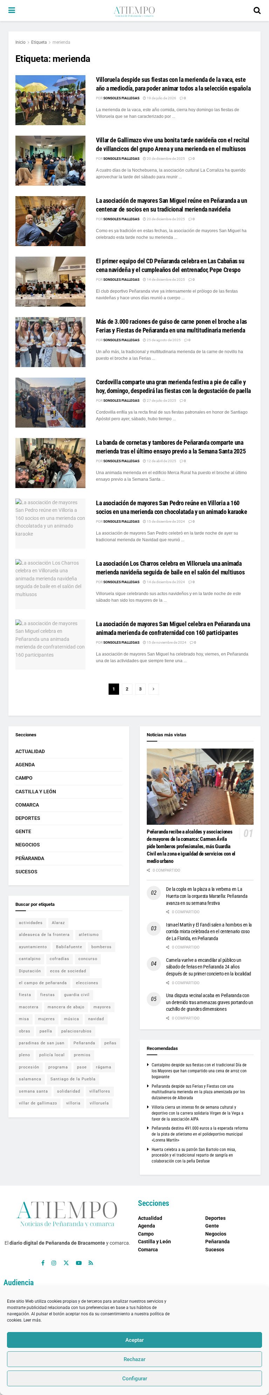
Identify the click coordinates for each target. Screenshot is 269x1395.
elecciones (87, 983)
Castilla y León (35, 791)
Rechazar (134, 1359)
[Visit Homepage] (134, 10)
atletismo (89, 934)
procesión (29, 1067)
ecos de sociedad (68, 971)
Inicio (20, 42)
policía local (52, 1055)
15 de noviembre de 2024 (166, 642)
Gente (23, 831)
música (71, 1019)
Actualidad (30, 751)
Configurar (134, 1378)
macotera (29, 1007)
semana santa (33, 1091)
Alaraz (58, 923)
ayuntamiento (33, 947)
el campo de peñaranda (43, 983)
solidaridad (68, 1091)
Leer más (32, 1320)
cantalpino (30, 959)
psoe (82, 1067)
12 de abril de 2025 (161, 461)
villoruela (99, 1103)
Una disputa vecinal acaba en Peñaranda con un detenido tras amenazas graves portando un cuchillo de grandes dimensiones (209, 1002)
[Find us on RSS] (91, 1263)
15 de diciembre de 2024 (165, 521)
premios (82, 1055)
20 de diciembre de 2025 (165, 158)
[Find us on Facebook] (42, 1263)
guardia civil (77, 995)
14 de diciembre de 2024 (165, 582)
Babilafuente (69, 947)
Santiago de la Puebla (73, 1079)
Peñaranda (29, 858)
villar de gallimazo (38, 1103)
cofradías (59, 959)
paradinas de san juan (41, 1043)
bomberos (101, 947)
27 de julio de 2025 (161, 400)
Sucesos (26, 871)
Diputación (30, 971)
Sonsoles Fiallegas (121, 98)
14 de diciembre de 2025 (165, 279)
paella (46, 1031)
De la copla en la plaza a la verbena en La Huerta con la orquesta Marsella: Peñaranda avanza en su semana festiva (206, 896)
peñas (110, 1043)
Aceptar (134, 1340)
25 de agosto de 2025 (163, 340)
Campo (24, 778)
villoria (73, 1103)
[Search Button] (257, 10)
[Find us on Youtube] (79, 1263)
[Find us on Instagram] (53, 1263)
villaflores (99, 1091)
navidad (96, 1019)
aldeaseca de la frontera (44, 934)
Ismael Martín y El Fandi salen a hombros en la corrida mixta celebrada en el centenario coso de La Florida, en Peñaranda (209, 931)
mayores (102, 1007)
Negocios (27, 844)
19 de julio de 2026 (161, 98)
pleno (24, 1055)
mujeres (46, 1019)
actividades (31, 923)
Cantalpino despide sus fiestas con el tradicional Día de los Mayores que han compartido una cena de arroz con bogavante (199, 1071)
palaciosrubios (76, 1031)
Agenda (25, 764)
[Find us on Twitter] (66, 1263)
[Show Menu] (11, 10)
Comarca (27, 805)
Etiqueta (39, 42)
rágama (103, 1067)
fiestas (47, 995)
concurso (87, 959)
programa (58, 1067)
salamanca (30, 1079)
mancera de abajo (66, 1007)
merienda (61, 42)
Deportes (27, 818)
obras (24, 1031)
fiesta (25, 995)
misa (24, 1019)
